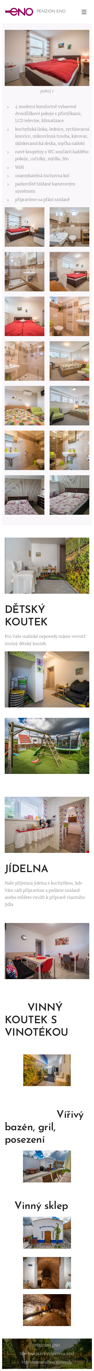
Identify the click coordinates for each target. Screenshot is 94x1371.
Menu (84, 11)
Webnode (64, 1362)
